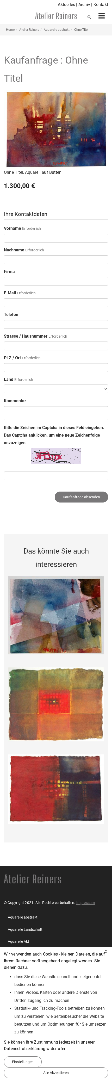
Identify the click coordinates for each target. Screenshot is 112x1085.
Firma (9, 271)
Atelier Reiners (29, 30)
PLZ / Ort (12, 357)
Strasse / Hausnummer (25, 336)
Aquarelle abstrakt (57, 30)
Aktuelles (67, 4)
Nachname (14, 249)
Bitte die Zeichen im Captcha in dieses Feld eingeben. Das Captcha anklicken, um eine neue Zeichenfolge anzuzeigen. (54, 435)
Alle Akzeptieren (56, 1073)
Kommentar (15, 400)
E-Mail (10, 292)
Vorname (12, 228)
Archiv (84, 4)
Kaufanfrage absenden (81, 497)
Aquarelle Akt (18, 941)
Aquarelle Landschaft (25, 929)
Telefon (11, 314)
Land (8, 379)
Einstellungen (23, 1062)
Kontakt (101, 4)
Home (10, 30)
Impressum (85, 903)
